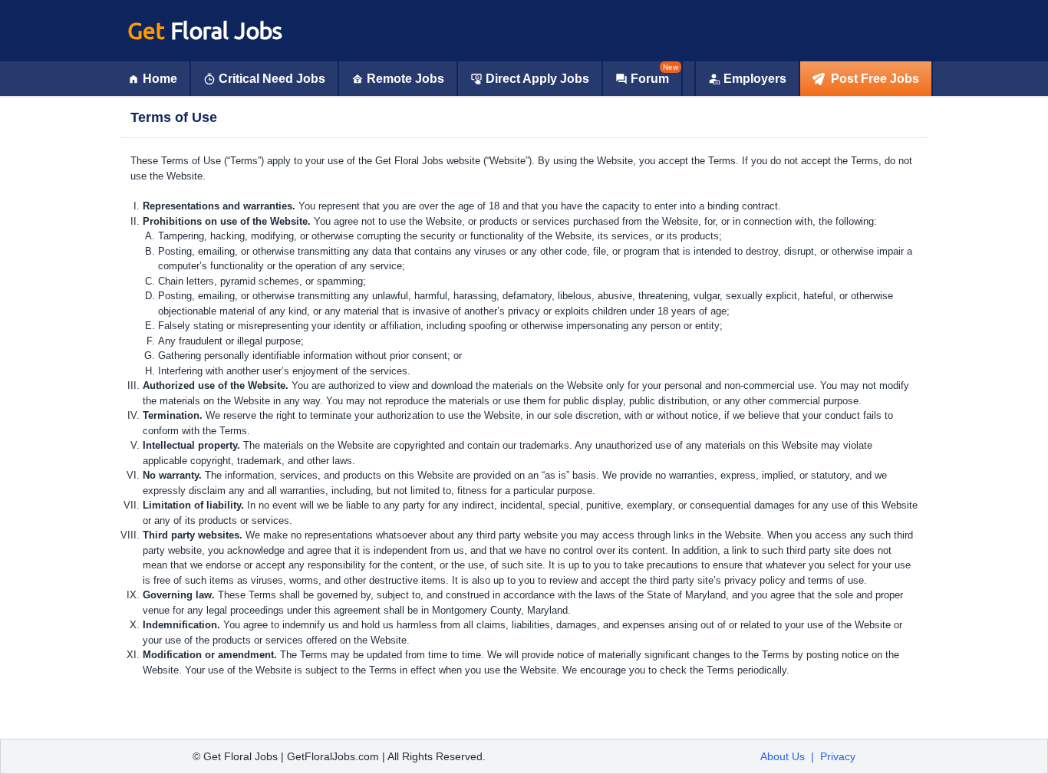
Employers (754, 78)
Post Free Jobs (875, 78)
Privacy (837, 756)
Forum (650, 78)
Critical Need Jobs (272, 78)
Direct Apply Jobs (537, 78)
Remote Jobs (405, 78)
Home (160, 78)
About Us (782, 756)
